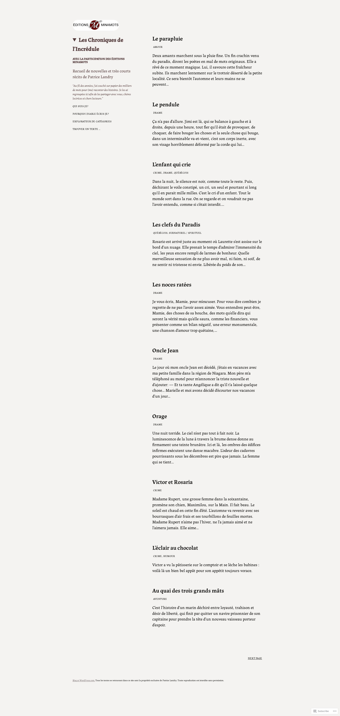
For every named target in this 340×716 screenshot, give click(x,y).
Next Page (255, 658)
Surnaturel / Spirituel (185, 232)
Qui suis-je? (81, 106)
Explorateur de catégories (92, 121)
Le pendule (165, 104)
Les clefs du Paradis (176, 224)
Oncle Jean (165, 350)
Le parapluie (167, 38)
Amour (158, 46)
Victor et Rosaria (172, 481)
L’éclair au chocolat (175, 547)
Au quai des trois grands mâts (188, 590)
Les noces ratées (171, 284)
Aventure (160, 598)
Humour (169, 556)
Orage (159, 415)
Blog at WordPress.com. (84, 680)
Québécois (181, 172)
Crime (157, 172)
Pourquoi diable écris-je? (91, 113)
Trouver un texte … (86, 129)
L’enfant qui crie (171, 164)
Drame (158, 112)
